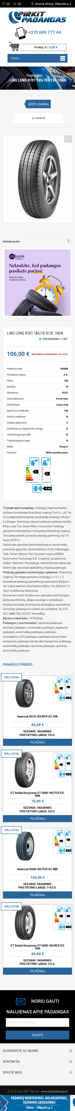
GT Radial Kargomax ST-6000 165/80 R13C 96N (37, 947)
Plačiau (37, 742)
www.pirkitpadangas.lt (54, 1091)
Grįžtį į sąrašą (38, 104)
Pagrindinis (34, 75)
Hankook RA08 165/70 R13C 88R (37, 869)
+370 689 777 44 (44, 32)
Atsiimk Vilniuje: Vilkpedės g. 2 (53, 3)
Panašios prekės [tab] (17, 664)
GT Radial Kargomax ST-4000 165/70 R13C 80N (37, 794)
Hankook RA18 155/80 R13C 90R (37, 716)
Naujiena (11, 677)
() (8, 3)
